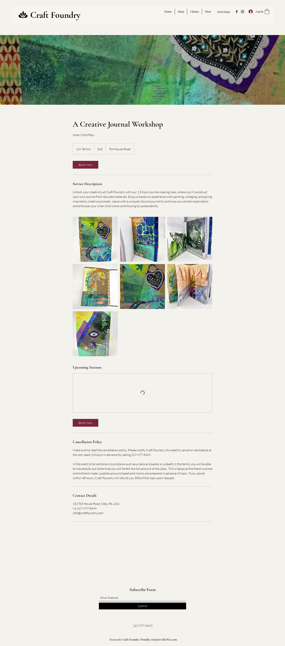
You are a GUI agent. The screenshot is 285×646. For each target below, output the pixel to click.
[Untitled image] (95, 239)
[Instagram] (242, 12)
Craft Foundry (55, 14)
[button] (267, 11)
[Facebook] (237, 12)
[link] (85, 165)
